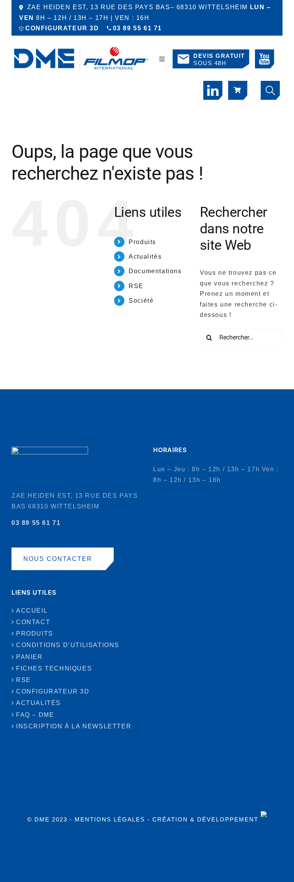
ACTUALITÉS (38, 703)
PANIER (29, 657)
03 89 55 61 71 (137, 28)
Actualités (145, 256)
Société (141, 300)
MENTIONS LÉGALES (110, 819)
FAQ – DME (35, 715)
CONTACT (33, 622)
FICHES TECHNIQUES (54, 668)
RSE (136, 286)
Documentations (155, 271)
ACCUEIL (31, 610)
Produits (142, 242)
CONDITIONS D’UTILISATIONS (67, 645)
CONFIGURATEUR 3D (62, 28)
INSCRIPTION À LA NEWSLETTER (73, 726)
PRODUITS (34, 633)
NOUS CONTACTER (57, 559)
